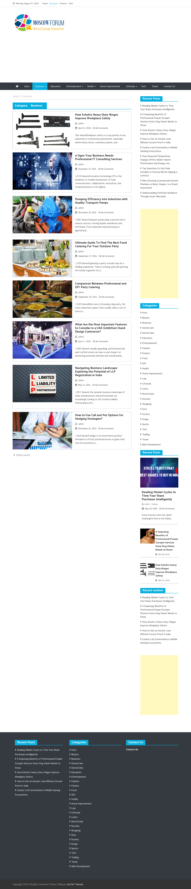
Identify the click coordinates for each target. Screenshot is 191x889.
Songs (145, 419)
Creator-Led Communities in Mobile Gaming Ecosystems (158, 149)
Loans (145, 388)
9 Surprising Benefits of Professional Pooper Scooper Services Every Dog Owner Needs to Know (158, 119)
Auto (26, 86)
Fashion (146, 348)
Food (144, 358)
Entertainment (73, 86)
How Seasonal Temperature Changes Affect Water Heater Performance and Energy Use (155, 159)
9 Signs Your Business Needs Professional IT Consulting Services (98, 157)
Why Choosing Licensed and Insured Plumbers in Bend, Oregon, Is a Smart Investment (159, 184)
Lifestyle (130, 86)
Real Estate (148, 393)
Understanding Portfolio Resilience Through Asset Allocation (158, 194)
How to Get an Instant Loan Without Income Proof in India (155, 140)
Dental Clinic (148, 333)
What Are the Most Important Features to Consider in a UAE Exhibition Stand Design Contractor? (101, 328)
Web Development (151, 444)
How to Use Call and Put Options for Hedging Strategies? (99, 417)
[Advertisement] (95, 60)
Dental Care (148, 328)
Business (54, 3)
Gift (144, 363)
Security (146, 399)
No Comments (102, 127)
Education (55, 86)
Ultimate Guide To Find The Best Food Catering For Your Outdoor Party (101, 244)
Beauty (146, 317)
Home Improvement (110, 86)
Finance (63, 3)
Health (90, 86)
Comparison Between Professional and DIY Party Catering (100, 285)
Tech (71, 3)
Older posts (23, 455)
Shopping (146, 404)
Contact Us (169, 86)
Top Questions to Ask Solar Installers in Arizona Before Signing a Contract (158, 171)
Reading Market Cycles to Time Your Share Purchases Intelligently (157, 107)
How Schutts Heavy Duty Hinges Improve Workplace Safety (96, 116)
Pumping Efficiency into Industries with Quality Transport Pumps (101, 201)
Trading (146, 434)
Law (144, 378)
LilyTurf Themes (75, 884)
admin (81, 123)
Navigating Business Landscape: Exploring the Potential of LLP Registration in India (96, 372)
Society (146, 414)
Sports (145, 424)
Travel (45, 3)
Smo (144, 409)
